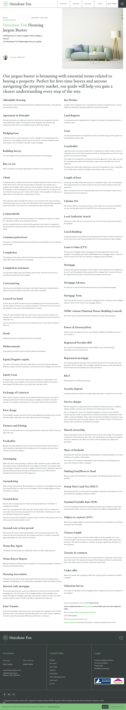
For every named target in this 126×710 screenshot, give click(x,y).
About (53, 670)
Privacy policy (98, 666)
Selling (53, 667)
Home (52, 660)
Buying (53, 664)
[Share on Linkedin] (122, 18)
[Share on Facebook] (122, 11)
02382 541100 (28, 664)
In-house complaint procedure (103, 660)
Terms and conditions (101, 663)
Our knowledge (58, 677)
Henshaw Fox (88, 606)
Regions (54, 674)
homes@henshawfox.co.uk (12, 670)
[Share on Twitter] (122, 15)
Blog (52, 684)
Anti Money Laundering (101, 668)
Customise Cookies (117, 707)
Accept (105, 707)
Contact (54, 680)
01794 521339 (7, 664)
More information (54, 707)
